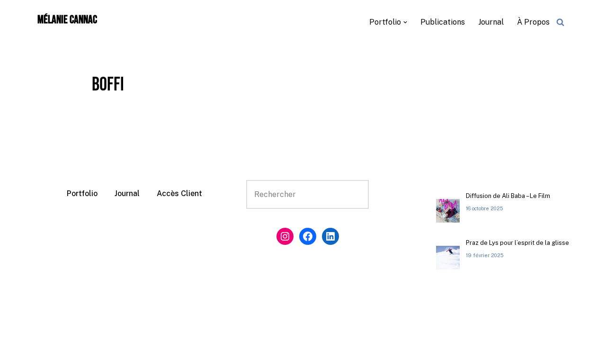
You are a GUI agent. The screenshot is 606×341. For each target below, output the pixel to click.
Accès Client (179, 193)
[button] (405, 22)
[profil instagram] (285, 236)
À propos (533, 22)
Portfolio (82, 193)
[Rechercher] (560, 22)
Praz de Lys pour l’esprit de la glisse (517, 242)
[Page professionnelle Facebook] (307, 236)
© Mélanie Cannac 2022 (49, 328)
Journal (491, 22)
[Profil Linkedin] (330, 236)
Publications (442, 22)
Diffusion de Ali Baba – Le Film (508, 195)
